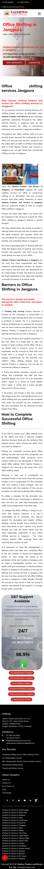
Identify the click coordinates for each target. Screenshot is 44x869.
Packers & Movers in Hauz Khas (14, 833)
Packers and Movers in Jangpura (21, 694)
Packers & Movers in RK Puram (14, 856)
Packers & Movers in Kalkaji (12, 830)
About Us (5, 779)
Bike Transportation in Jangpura (21, 678)
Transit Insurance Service (21, 699)
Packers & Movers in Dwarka (13, 843)
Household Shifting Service (12, 754)
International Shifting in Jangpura (21, 689)
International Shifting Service (12, 765)
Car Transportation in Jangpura (21, 673)
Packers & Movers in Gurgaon (13, 851)
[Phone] (8, 865)
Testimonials (6, 793)
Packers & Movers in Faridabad (14, 825)
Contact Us (34, 63)
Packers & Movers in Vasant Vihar (15, 841)
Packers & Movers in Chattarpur (14, 846)
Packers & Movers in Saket (12, 828)
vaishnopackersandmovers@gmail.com (20, 743)
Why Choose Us (8, 786)
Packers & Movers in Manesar (13, 858)
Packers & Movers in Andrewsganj (15, 810)
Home (5, 34)
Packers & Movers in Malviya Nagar (15, 838)
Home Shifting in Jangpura (21, 683)
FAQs (4, 789)
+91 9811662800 (7, 2)
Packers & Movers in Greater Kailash (16, 848)
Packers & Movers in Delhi (12, 818)
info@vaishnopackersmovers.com (13, 7)
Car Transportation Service (12, 758)
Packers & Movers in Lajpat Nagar (15, 835)
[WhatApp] (8, 859)
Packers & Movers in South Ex (13, 823)
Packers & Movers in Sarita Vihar (14, 812)
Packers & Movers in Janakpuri (13, 815)
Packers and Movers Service (12, 768)
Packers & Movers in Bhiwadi (13, 853)
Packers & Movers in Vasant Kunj (14, 820)
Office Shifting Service (31, 754)
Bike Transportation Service (12, 761)
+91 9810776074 (23, 2)
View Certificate (14, 63)
